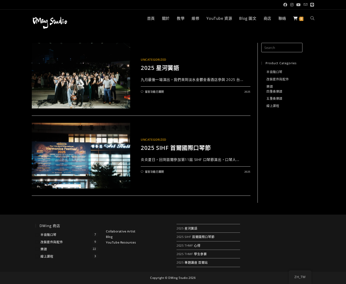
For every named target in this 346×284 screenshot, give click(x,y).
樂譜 (269, 86)
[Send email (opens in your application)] (305, 4)
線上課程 (272, 106)
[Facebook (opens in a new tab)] (285, 4)
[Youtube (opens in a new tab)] (298, 4)
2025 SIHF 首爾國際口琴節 (176, 148)
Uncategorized (153, 60)
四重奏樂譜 (274, 91)
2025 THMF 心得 (188, 245)
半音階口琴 (274, 72)
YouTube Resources (121, 242)
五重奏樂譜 (274, 98)
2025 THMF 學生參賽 (192, 254)
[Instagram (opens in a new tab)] (292, 4)
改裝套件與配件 (277, 79)
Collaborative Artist (121, 231)
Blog (109, 237)
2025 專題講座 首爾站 (192, 262)
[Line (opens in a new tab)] (311, 4)
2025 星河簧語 (160, 68)
